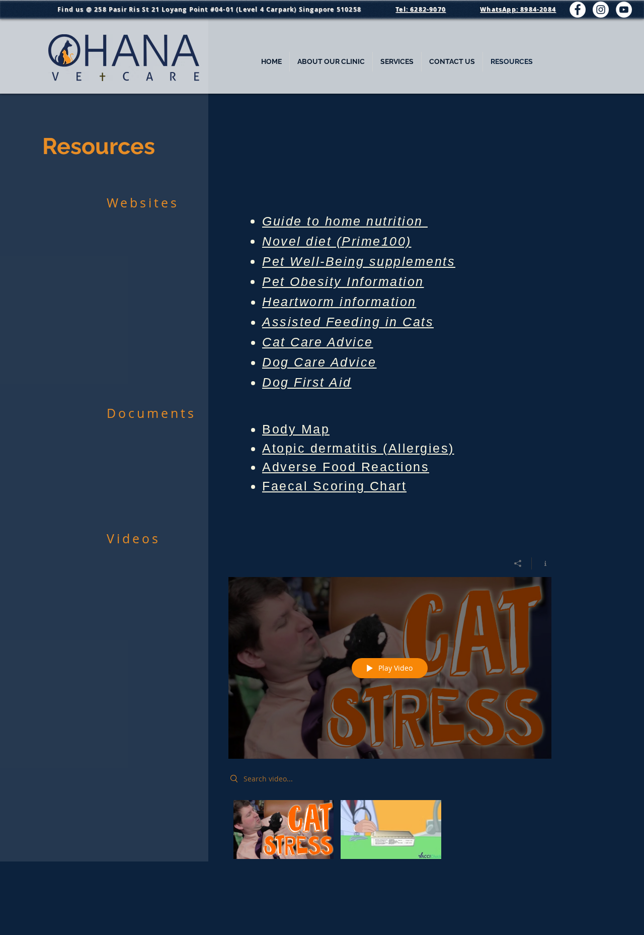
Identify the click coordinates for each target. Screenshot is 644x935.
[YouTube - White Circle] (624, 10)
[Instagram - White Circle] (601, 10)
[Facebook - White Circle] (578, 10)
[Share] (518, 563)
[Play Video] (283, 829)
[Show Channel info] (541, 563)
